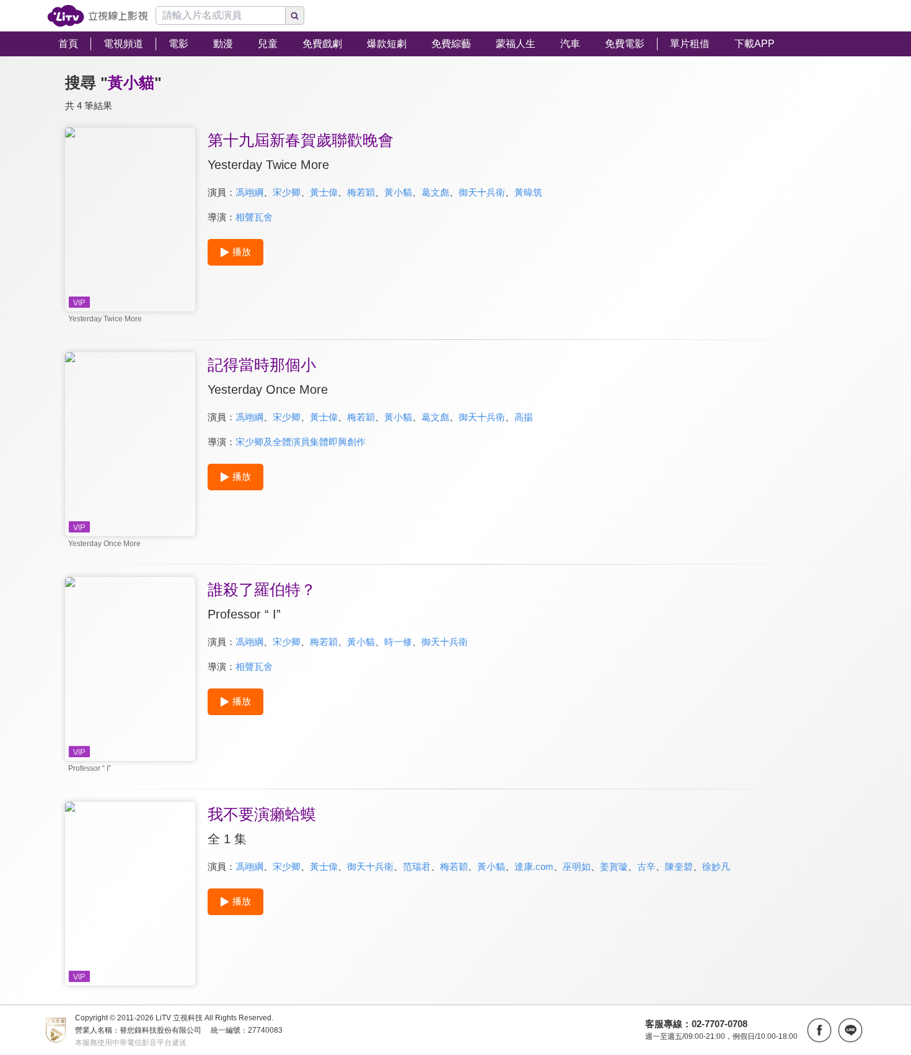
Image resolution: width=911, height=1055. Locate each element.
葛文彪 (435, 192)
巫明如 (577, 866)
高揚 (523, 417)
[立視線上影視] (97, 16)
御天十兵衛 (482, 192)
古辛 (646, 866)
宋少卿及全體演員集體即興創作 (300, 441)
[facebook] (819, 1030)
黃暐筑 (528, 192)
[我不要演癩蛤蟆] (130, 894)
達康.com (533, 866)
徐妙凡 (716, 866)
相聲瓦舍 (254, 217)
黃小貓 (398, 192)
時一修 (398, 641)
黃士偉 (324, 192)
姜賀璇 (614, 866)
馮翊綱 (249, 192)
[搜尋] (295, 15)
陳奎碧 (679, 866)
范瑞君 (417, 866)
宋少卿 (287, 192)
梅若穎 (361, 192)
